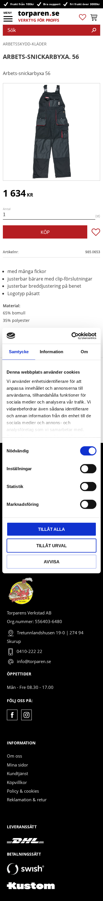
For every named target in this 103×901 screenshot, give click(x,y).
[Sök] (93, 30)
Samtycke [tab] (19, 351)
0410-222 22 (29, 651)
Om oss (14, 756)
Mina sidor (17, 765)
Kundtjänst (17, 773)
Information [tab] (51, 351)
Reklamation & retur (27, 799)
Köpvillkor (17, 782)
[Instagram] (26, 715)
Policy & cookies (23, 791)
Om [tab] (84, 351)
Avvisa (52, 561)
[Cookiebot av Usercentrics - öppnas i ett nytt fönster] (72, 335)
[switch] (88, 468)
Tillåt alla (51, 529)
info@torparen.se (34, 661)
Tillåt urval (51, 545)
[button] (8, 21)
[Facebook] (12, 715)
